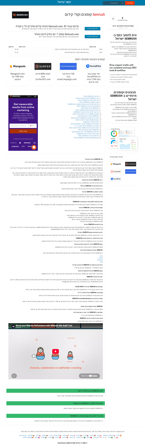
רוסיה (36, 437)
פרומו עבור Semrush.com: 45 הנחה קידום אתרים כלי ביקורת (47, 26)
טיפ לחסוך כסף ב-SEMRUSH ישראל (88, 136)
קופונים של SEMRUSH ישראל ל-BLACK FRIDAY (85, 124)
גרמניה (92, 435)
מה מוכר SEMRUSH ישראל (91, 96)
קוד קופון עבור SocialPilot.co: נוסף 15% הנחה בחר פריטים (94, 77)
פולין (98, 435)
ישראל (71, 437)
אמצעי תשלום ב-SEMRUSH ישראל (89, 102)
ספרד (118, 435)
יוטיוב (101, 262)
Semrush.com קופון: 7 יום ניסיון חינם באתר (56, 34)
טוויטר (101, 256)
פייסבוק (101, 258)
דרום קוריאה (96, 437)
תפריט (129, 3)
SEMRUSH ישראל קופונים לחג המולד (88, 130)
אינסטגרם (100, 260)
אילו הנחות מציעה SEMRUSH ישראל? (88, 100)
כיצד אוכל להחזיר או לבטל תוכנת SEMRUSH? (86, 112)
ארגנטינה (22, 435)
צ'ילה (37, 435)
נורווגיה (64, 437)
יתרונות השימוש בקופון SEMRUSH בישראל (87, 110)
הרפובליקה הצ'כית (54, 435)
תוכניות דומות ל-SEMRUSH (91, 122)
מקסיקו (44, 435)
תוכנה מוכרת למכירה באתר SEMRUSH (88, 134)
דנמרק (57, 437)
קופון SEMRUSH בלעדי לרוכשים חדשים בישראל (85, 114)
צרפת (71, 435)
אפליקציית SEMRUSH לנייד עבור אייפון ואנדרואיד (85, 132)
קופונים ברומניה (27, 437)
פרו (115, 437)
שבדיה (43, 437)
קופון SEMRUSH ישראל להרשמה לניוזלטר (87, 120)
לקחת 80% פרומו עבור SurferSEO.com (43, 76)
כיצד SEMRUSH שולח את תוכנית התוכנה (87, 98)
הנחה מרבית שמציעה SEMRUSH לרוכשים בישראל (85, 118)
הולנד (85, 435)
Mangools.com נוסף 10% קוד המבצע (18, 76)
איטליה (65, 435)
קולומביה (30, 435)
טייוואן (88, 437)
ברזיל (109, 437)
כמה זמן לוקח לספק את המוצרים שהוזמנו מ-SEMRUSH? (83, 104)
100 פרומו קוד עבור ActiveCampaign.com (66, 76)
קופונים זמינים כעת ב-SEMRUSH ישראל (88, 106)
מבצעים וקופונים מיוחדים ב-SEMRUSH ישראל (86, 138)
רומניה (78, 435)
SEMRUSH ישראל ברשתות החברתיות (88, 116)
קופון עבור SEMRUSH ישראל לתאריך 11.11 (86, 126)
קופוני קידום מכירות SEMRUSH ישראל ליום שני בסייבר (84, 128)
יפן (104, 437)
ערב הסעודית (80, 437)
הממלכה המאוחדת (108, 435)
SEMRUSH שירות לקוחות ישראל (90, 108)
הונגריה (50, 437)
